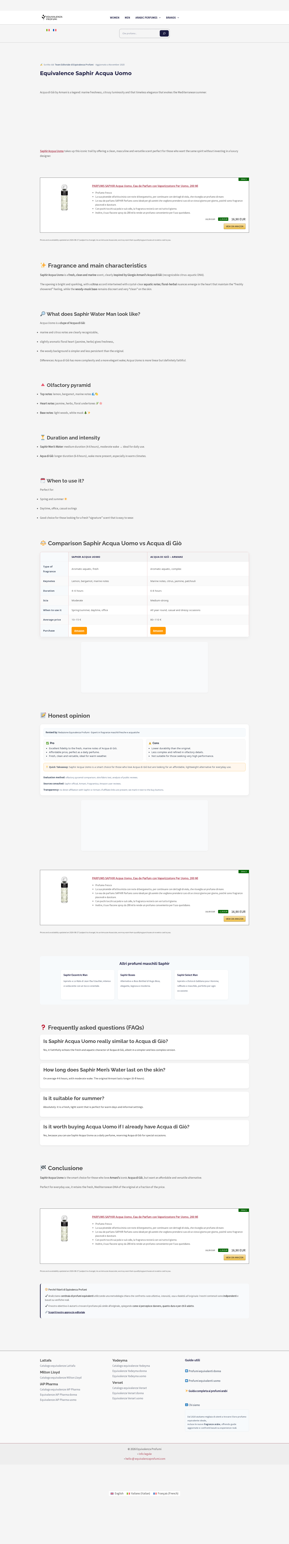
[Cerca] (164, 33)
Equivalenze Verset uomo (127, 1398)
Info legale (145, 1454)
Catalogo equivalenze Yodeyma (131, 1366)
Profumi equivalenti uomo (204, 1381)
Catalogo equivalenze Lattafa (57, 1366)
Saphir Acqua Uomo (52, 151)
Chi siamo (194, 1405)
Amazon (79, 630)
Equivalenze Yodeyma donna (129, 1371)
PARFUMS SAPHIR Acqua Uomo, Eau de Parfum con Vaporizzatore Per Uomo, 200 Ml (145, 186)
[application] (159, 17)
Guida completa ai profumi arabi (207, 1391)
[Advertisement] (144, 667)
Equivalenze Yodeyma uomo (129, 1376)
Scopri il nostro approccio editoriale (66, 1312)
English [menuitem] (119, 1493)
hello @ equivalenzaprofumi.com (145, 1459)
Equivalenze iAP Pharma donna (58, 1394)
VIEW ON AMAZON (234, 226)
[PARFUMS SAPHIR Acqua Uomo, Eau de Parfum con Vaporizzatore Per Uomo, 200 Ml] (64, 200)
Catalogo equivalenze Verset (129, 1388)
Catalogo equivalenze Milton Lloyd (61, 1377)
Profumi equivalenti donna (204, 1371)
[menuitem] (48, 30)
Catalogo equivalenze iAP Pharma (60, 1389)
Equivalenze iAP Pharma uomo (58, 1400)
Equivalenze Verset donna (128, 1393)
